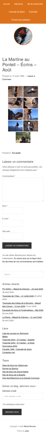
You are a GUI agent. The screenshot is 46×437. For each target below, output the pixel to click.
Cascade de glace (17, 11)
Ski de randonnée (35, 3)
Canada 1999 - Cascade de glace (17, 349)
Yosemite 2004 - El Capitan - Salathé (18, 339)
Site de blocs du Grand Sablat (15, 371)
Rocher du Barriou (10, 368)
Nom (5, 205)
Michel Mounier (30, 426)
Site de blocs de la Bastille (13, 374)
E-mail (5, 218)
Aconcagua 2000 (9, 346)
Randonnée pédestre (21, 19)
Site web (6, 231)
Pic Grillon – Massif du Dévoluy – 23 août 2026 (22, 289)
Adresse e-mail (9, 390)
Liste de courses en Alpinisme (15, 333)
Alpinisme (18, 3)
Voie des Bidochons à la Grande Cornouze (20, 378)
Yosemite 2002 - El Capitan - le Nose (18, 342)
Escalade (33, 11)
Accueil (6, 3)
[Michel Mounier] (23, 44)
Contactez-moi (8, 352)
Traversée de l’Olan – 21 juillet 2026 (18, 296)
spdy (27, 431)
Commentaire (8, 176)
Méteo (5, 336)
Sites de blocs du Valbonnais (15, 365)
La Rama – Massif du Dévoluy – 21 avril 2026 (22, 317)
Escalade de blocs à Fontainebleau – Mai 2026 (22, 310)
